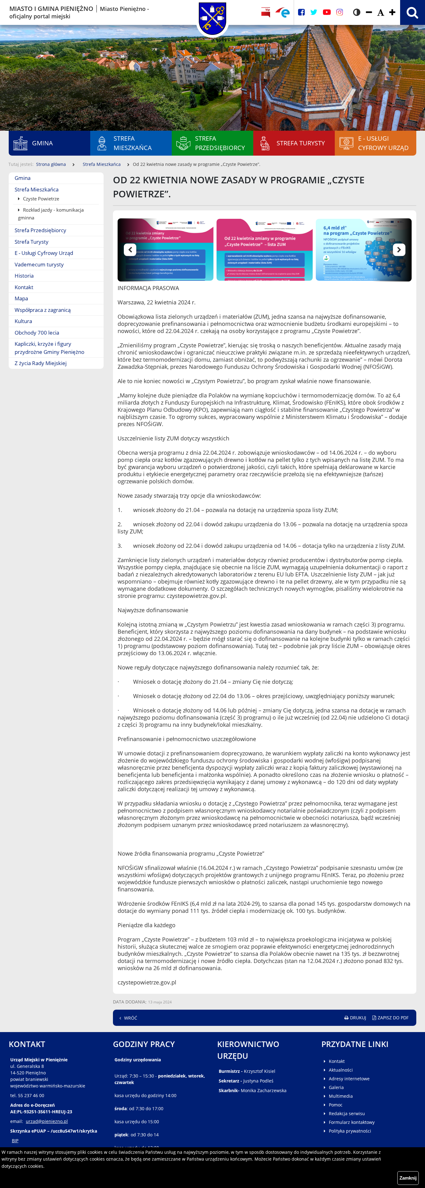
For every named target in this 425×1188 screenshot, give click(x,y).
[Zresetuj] (380, 12)
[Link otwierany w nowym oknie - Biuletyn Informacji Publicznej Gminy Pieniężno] (266, 12)
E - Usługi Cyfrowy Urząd (44, 252)
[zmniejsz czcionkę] (369, 12)
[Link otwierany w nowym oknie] (282, 12)
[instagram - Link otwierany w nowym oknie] (339, 12)
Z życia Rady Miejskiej (41, 363)
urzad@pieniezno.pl (47, 1121)
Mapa (21, 298)
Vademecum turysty (39, 264)
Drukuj (358, 1018)
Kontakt (24, 287)
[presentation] (141, 249)
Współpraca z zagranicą (43, 309)
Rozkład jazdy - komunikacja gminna (51, 214)
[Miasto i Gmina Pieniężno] (212, 12)
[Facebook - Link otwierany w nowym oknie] (301, 12)
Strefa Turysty (32, 241)
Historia (24, 275)
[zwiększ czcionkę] (392, 12)
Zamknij (408, 1178)
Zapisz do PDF (393, 1018)
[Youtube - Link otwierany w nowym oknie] (326, 12)
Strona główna (51, 164)
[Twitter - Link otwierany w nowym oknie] (314, 12)
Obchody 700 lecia (37, 332)
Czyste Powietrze (40, 198)
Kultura (23, 321)
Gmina (22, 177)
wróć (130, 1018)
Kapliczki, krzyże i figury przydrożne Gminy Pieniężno (49, 347)
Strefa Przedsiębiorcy (40, 230)
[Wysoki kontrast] (356, 13)
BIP (15, 1140)
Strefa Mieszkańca (102, 164)
